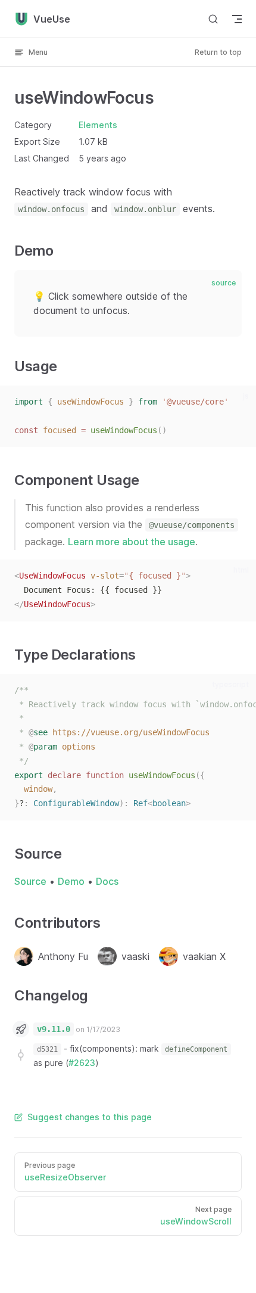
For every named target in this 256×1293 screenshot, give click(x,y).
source (223, 282)
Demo (71, 881)
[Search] (213, 18)
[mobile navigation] (237, 19)
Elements (98, 125)
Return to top (218, 52)
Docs (107, 881)
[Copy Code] (239, 402)
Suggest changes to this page (89, 1117)
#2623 (81, 1063)
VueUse (51, 19)
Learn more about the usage (131, 542)
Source (30, 881)
